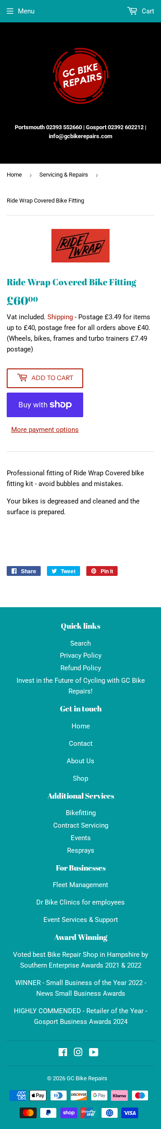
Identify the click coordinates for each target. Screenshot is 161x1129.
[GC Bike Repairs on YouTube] (93, 1053)
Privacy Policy (81, 655)
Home (14, 174)
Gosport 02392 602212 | (116, 127)
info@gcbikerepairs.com (80, 136)
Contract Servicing (80, 825)
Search (80, 643)
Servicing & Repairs (63, 174)
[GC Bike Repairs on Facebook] (63, 1053)
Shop (80, 778)
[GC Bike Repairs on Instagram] (78, 1053)
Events (81, 838)
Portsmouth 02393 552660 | (50, 127)
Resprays (80, 850)
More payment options (45, 430)
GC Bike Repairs (87, 1078)
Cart (147, 11)
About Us (80, 761)
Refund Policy (80, 668)
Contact (81, 744)
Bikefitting (81, 813)
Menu (26, 11)
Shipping (60, 317)
